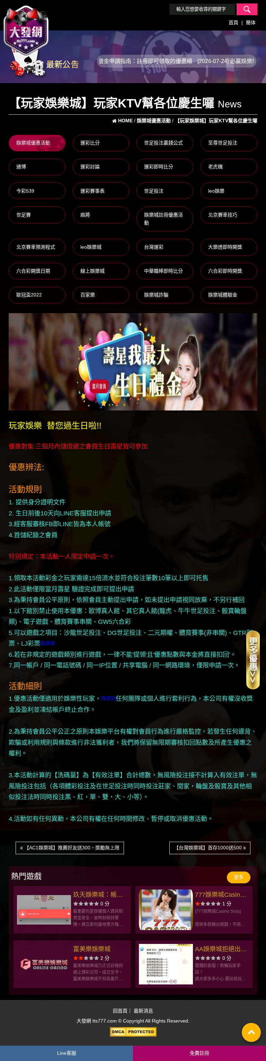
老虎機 (215, 166)
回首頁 (120, 1011)
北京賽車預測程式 (35, 247)
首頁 (233, 22)
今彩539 (25, 191)
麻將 (85, 215)
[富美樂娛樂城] (44, 964)
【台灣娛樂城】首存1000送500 (208, 847)
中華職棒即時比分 (163, 271)
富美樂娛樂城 (91, 949)
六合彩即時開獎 (225, 271)
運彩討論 (90, 166)
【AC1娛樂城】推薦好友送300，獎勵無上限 (71, 847)
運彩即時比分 (158, 166)
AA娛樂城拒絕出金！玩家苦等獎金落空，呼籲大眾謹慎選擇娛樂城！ (220, 950)
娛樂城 (47, 643)
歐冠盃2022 (29, 295)
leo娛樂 (216, 191)
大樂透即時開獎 (225, 247)
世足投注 (153, 191)
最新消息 (143, 1011)
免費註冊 (199, 1053)
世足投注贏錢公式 (163, 142)
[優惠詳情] (253, 659)
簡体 (251, 22)
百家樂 (87, 295)
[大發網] (25, 27)
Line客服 (66, 1053)
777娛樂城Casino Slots (219, 895)
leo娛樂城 (90, 247)
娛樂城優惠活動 (33, 142)
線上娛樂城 (92, 271)
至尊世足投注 (222, 142)
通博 (21, 166)
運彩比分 (90, 142)
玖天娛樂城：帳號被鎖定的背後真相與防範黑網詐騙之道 (98, 895)
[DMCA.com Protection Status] (133, 1032)
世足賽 (23, 215)
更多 (238, 877)
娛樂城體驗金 (222, 295)
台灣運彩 (153, 247)
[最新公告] (44, 61)
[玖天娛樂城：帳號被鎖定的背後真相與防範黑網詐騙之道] (44, 910)
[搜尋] (247, 9)
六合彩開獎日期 (33, 271)
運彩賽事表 (92, 191)
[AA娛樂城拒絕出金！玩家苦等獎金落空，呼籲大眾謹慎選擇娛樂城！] (166, 964)
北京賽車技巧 (222, 215)
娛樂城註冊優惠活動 (163, 219)
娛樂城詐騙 (156, 295)
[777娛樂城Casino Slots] (166, 910)
